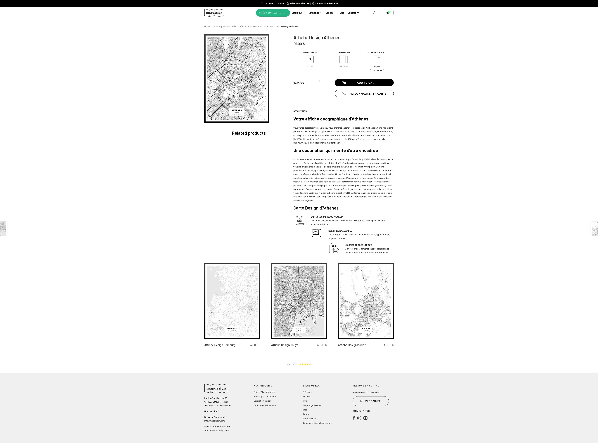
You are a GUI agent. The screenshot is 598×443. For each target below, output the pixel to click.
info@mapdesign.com (214, 420)
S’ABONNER (373, 401)
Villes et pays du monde (225, 26)
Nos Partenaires (310, 418)
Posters (306, 396)
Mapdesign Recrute (312, 405)
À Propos (307, 392)
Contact (352, 12)
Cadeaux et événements (265, 405)
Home (207, 26)
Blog (342, 12)
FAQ (305, 400)
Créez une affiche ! (273, 12)
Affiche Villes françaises (264, 392)
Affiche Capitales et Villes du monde (256, 26)
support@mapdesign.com (216, 430)
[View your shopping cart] (387, 13)
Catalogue (297, 12)
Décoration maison (262, 400)
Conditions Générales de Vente (317, 423)
